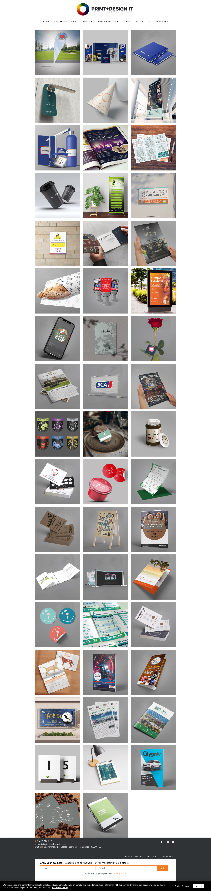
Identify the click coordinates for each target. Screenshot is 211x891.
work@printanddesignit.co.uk (51, 844)
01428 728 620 (44, 841)
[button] (60, 21)
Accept (198, 886)
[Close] (207, 886)
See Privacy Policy (60, 887)
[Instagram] (167, 842)
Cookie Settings (182, 886)
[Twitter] (173, 842)
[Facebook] (161, 842)
